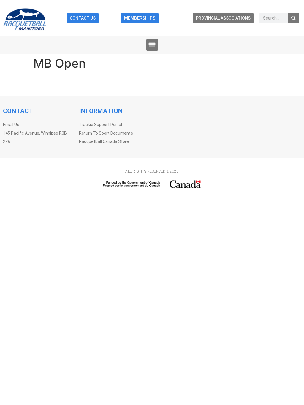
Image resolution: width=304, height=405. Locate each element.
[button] (152, 45)
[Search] (293, 18)
